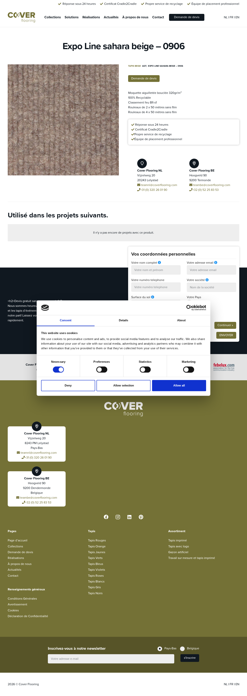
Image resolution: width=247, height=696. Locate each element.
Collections (15, 546)
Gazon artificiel (178, 552)
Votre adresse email (200, 263)
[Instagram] (118, 517)
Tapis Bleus (95, 564)
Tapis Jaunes (96, 552)
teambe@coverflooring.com (211, 185)
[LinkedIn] (129, 517)
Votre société (196, 280)
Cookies (13, 610)
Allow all (179, 385)
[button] (113, 70)
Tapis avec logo (178, 546)
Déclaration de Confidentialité (28, 616)
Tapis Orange (97, 546)
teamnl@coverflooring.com (158, 185)
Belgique (200, 308)
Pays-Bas (200, 302)
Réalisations (16, 558)
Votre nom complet (144, 263)
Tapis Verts (95, 558)
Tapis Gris (94, 587)
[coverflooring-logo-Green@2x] (21, 17)
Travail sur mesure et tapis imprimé (191, 558)
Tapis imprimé (177, 540)
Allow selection (123, 385)
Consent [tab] (65, 320)
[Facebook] (106, 517)
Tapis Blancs (96, 581)
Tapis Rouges (97, 540)
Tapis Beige (134, 66)
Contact (13, 576)
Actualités (14, 570)
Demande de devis (20, 552)
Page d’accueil (17, 540)
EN (237, 17)
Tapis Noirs (95, 593)
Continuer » (225, 325)
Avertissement (17, 604)
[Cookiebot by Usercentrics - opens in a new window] (189, 308)
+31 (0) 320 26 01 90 (153, 190)
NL (226, 17)
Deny (68, 385)
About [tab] (181, 320)
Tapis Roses (96, 576)
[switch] (101, 369)
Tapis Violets (96, 570)
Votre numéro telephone (147, 280)
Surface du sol (140, 297)
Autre (197, 315)
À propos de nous (19, 564)
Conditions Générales (22, 599)
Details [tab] (123, 320)
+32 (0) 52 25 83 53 (205, 190)
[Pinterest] (141, 517)
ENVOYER (226, 335)
